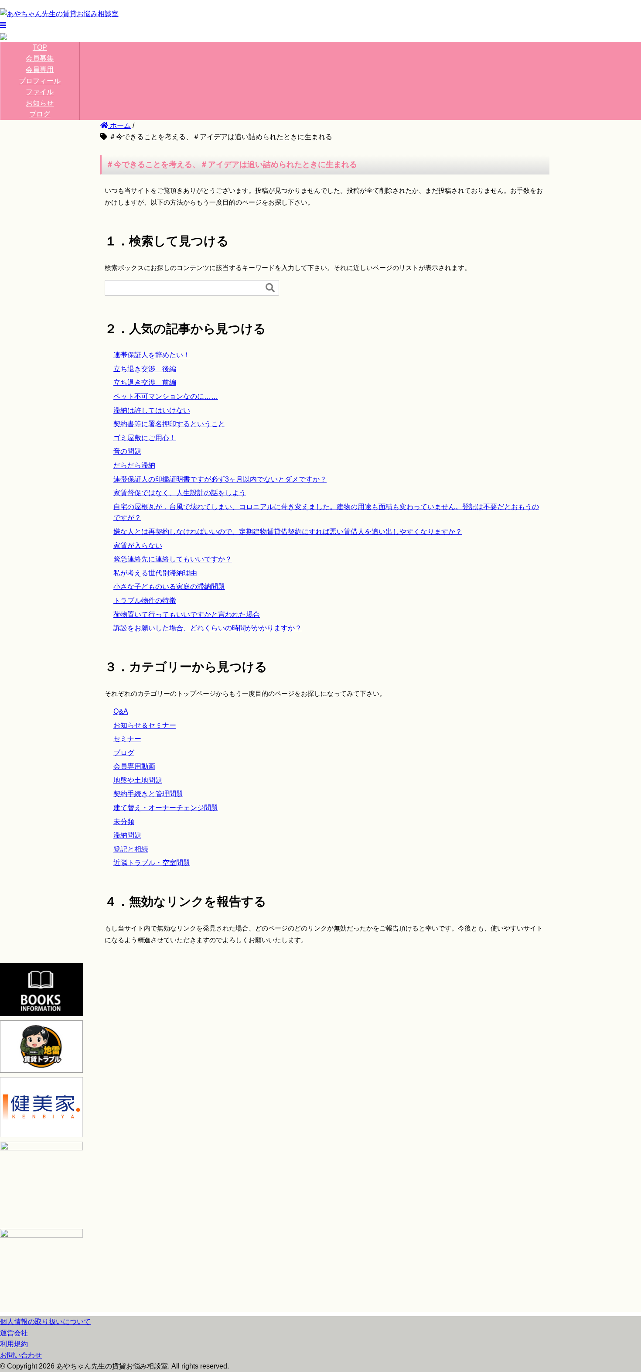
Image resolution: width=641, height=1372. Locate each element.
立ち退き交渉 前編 (144, 382)
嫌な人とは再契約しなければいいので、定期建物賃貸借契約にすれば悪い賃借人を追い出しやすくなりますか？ (287, 531)
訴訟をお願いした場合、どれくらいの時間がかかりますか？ (207, 628)
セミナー (127, 738)
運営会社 (14, 1333)
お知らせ (40, 103)
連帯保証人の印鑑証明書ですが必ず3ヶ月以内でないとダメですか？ (220, 479)
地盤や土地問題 (137, 780)
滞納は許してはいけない (151, 410)
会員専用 (40, 69)
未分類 (123, 821)
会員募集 (40, 58)
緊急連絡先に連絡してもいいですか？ (172, 559)
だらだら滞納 (134, 465)
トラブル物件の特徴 (144, 600)
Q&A (120, 711)
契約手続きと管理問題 (148, 793)
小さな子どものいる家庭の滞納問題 (169, 586)
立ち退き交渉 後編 (144, 369)
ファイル (40, 92)
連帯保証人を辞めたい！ (151, 355)
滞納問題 (127, 835)
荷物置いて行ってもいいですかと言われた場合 (186, 614)
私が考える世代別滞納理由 (155, 573)
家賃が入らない (137, 545)
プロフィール (40, 81)
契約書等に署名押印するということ (169, 424)
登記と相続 (130, 849)
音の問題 (127, 451)
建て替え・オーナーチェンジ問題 (165, 807)
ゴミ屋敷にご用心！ (144, 437)
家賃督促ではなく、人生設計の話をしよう (179, 492)
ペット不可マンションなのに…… (165, 396)
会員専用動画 (134, 766)
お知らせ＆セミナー (144, 725)
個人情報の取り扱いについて (45, 1321)
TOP (40, 47)
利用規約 (14, 1344)
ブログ (39, 114)
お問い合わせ (21, 1355)
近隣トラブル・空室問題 (151, 862)
